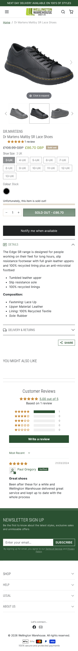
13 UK (9, 176)
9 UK (22, 168)
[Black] (6, 191)
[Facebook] (34, 626)
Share (68, 342)
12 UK (65, 168)
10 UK (36, 168)
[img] (18, 463)
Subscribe (64, 542)
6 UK (49, 160)
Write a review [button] (39, 439)
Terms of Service (53, 549)
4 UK (22, 160)
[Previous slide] (7, 62)
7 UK (62, 160)
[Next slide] (71, 62)
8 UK (8, 168)
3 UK (8, 160)
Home (6, 22)
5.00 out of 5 (49, 399)
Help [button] (6, 585)
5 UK (35, 160)
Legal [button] (7, 595)
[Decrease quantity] (6, 212)
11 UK (51, 168)
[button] (10, 12)
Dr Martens (13, 131)
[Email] (40, 626)
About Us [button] (9, 606)
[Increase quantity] (18, 212)
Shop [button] (7, 574)
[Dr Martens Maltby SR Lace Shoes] (19, 113)
